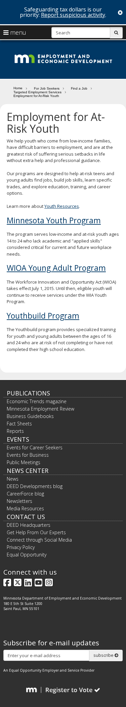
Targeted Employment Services (37, 92)
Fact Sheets (19, 423)
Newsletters (19, 501)
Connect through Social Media (39, 540)
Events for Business (28, 455)
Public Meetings (23, 462)
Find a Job (79, 88)
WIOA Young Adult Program (56, 267)
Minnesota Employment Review (40, 409)
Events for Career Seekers (34, 447)
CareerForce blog (25, 493)
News (12, 479)
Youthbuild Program (43, 315)
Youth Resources (61, 206)
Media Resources (25, 508)
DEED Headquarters (28, 525)
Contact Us (26, 517)
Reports (15, 431)
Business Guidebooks (30, 416)
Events (18, 439)
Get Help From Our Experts (36, 532)
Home (18, 88)
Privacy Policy (21, 547)
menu (17, 32)
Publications (28, 393)
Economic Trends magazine (37, 401)
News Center (27, 471)
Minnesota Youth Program (54, 220)
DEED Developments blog (34, 486)
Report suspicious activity (73, 15)
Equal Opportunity (26, 554)
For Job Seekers (46, 88)
